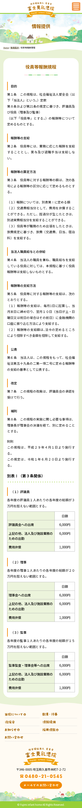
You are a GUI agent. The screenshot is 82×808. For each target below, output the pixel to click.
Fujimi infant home (31, 804)
